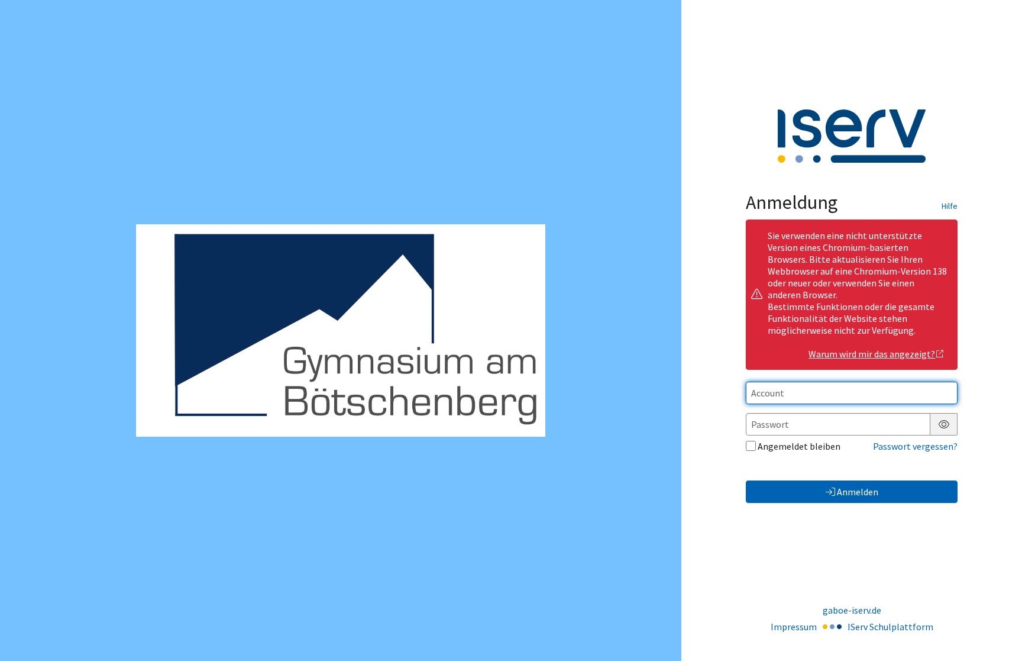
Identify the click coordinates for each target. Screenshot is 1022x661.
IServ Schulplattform (890, 627)
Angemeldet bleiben (799, 446)
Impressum (794, 627)
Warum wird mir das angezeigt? (871, 354)
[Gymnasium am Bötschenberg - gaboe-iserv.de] (340, 330)
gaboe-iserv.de (852, 610)
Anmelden (857, 492)
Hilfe (950, 206)
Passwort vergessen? (915, 446)
